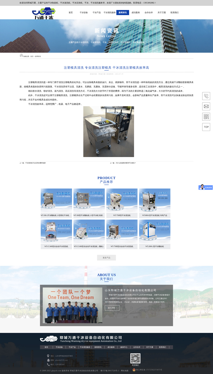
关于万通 (162, 12)
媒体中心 (123, 347)
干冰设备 (84, 12)
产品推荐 (106, 181)
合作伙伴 (149, 12)
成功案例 (136, 12)
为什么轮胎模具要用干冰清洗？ (126, 163)
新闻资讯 (123, 12)
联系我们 (175, 12)
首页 (71, 12)
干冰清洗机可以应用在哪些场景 (35, 163)
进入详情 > (112, 308)
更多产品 (106, 258)
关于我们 (106, 279)
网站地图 (125, 371)
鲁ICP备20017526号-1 (110, 371)
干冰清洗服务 (110, 12)
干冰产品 (97, 12)
